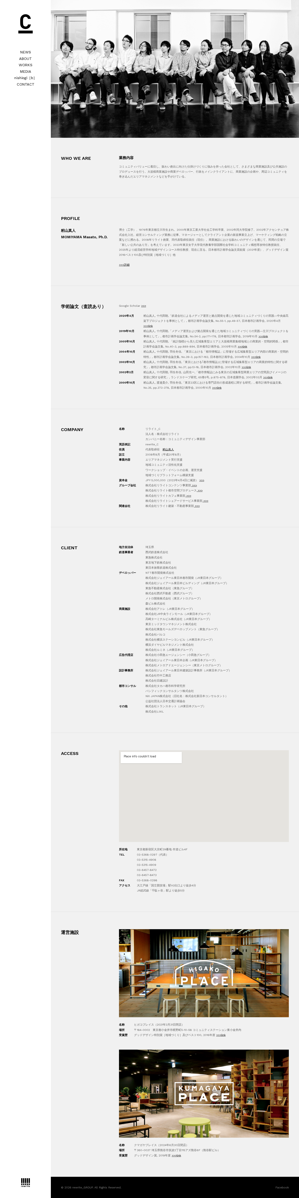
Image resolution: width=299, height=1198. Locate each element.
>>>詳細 (124, 264)
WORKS (25, 65)
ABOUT (25, 58)
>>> (143, 305)
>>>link (148, 326)
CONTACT (25, 84)
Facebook (282, 1187)
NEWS (25, 52)
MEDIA (25, 71)
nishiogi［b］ (25, 78)
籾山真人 (168, 449)
